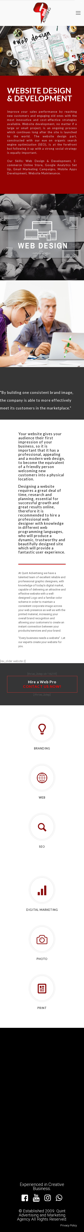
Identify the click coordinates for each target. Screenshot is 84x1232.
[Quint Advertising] (42, 13)
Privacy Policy (68, 1225)
